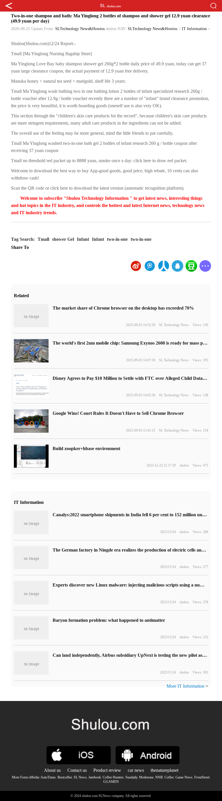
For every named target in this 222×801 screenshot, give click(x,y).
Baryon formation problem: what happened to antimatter (109, 620)
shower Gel (63, 239)
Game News (184, 777)
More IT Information (185, 686)
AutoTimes (48, 777)
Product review (107, 770)
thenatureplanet (164, 770)
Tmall (43, 239)
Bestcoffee (65, 777)
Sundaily (131, 777)
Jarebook (94, 777)
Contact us (77, 770)
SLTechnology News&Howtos (80, 29)
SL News (80, 777)
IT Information (194, 29)
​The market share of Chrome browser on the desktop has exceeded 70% (123, 308)
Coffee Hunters (113, 777)
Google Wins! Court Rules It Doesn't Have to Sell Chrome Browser (118, 413)
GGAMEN (111, 782)
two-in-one (117, 239)
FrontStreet (202, 777)
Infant (83, 239)
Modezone (146, 777)
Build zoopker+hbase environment (86, 448)
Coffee (169, 777)
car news (136, 770)
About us (52, 770)
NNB (159, 777)
